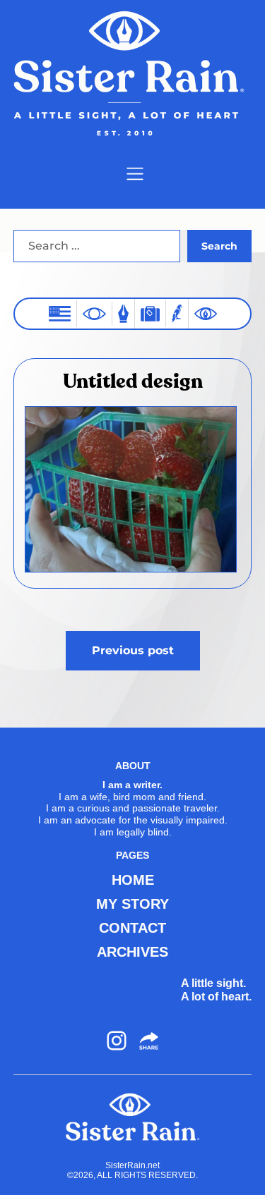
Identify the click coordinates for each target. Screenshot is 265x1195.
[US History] (60, 313)
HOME (133, 880)
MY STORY (132, 904)
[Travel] (150, 313)
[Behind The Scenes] (205, 314)
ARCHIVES (132, 952)
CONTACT (132, 928)
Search (219, 246)
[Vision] (94, 314)
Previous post (133, 650)
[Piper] (177, 313)
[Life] (123, 313)
